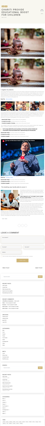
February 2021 (5, 316)
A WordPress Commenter (7, 301)
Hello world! (4, 285)
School (17, 423)
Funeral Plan (4, 287)
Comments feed (5, 357)
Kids (40, 421)
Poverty (14, 423)
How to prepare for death (11, 302)
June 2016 (4, 322)
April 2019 (4, 320)
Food (6, 6)
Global (30, 421)
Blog (3, 6)
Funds (20, 421)
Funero (27, 421)
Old (7, 423)
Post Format (4, 337)
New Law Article (9, 99)
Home (6, 218)
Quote (3, 339)
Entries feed (4, 355)
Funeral (3, 334)
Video (3, 343)
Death (14, 421)
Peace (3, 335)
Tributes (21, 423)
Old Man (10, 423)
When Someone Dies (6, 289)
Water (3, 345)
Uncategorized (5, 341)
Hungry (37, 421)
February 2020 (5, 318)
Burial (7, 421)
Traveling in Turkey (9, 177)
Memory (4, 423)
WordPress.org (5, 358)
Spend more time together (7, 291)
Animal (4, 421)
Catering (10, 421)
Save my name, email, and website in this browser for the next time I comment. (18, 256)
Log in (3, 353)
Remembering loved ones (7, 292)
